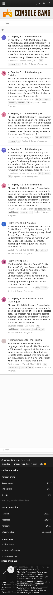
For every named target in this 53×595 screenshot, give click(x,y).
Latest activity (10, 556)
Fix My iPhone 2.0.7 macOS (22, 222)
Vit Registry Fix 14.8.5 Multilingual (25, 149)
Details (5, 589)
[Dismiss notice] (47, 567)
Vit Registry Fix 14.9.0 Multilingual (25, 36)
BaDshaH (12, 287)
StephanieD (47, 532)
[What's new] (44, 3)
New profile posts (12, 550)
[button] (4, 3)
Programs (42, 64)
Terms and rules (18, 464)
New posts (9, 544)
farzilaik (11, 250)
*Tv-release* (13, 60)
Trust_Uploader (14, 364)
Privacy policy (31, 464)
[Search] (49, 3)
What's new (7, 539)
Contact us (5, 464)
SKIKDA (11, 99)
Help (41, 464)
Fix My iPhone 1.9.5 (18, 260)
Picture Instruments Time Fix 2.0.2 (25, 339)
